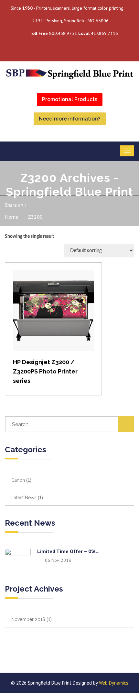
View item (53, 317)
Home (11, 217)
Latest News (24, 497)
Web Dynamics (113, 683)
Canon (18, 480)
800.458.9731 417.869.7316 (73, 33)
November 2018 (28, 619)
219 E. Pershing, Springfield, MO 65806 (70, 21)
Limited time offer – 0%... (68, 551)
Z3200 (35, 217)
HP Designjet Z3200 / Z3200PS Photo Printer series (45, 371)
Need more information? (70, 119)
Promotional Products (69, 99)
